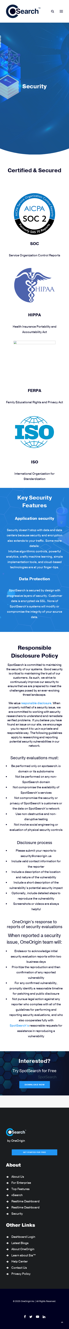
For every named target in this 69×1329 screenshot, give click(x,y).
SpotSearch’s (19, 1026)
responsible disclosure (36, 703)
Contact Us (19, 1268)
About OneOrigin (22, 1249)
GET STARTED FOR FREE (34, 1152)
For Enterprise (21, 1183)
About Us (17, 1177)
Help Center (19, 1261)
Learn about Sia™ (23, 1255)
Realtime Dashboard (25, 1201)
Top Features (20, 1189)
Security (17, 1214)
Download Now (34, 1084)
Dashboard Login (23, 1237)
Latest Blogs (19, 1243)
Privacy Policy (20, 1274)
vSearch (17, 1195)
